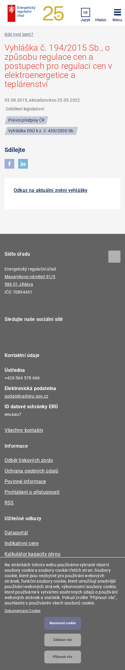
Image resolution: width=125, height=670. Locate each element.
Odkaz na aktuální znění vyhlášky (50, 190)
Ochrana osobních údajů (31, 471)
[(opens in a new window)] (9, 164)
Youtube (46, 337)
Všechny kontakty (24, 430)
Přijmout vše (62, 657)
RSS (9, 503)
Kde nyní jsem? (19, 34)
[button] (117, 14)
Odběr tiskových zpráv (29, 460)
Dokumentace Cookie (23, 611)
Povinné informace (25, 481)
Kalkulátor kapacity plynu (32, 554)
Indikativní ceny (22, 543)
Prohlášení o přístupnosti (32, 492)
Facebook (13, 337)
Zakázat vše (62, 640)
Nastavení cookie (62, 623)
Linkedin (29, 337)
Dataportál (16, 533)
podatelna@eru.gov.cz (26, 396)
